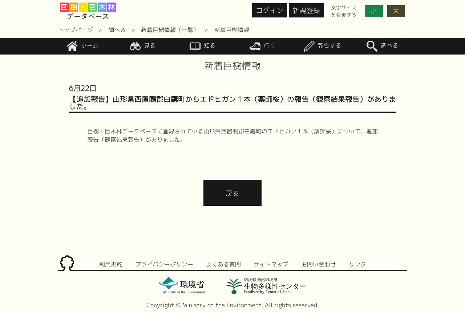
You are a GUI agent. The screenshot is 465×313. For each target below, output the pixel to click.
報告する (328, 46)
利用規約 (110, 264)
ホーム (88, 46)
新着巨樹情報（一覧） (170, 30)
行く (268, 46)
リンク (357, 264)
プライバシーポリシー (164, 264)
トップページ (75, 30)
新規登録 (306, 10)
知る (208, 46)
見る (148, 46)
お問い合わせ (318, 264)
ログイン (269, 10)
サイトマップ (271, 264)
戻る (232, 193)
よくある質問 (223, 264)
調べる (117, 30)
